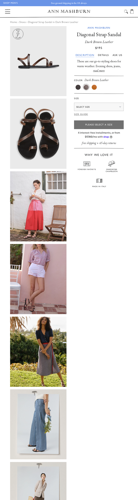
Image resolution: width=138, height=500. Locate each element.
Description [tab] (85, 55)
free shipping (89, 143)
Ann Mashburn (99, 27)
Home (13, 22)
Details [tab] (103, 55)
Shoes (22, 22)
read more (99, 70)
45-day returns (107, 143)
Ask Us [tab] (117, 55)
